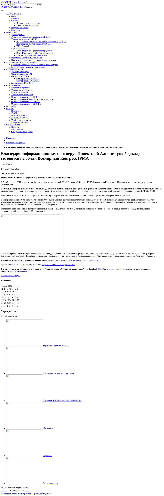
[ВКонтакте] (66, 72)
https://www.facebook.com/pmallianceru (114, 269)
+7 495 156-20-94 (8, 7)
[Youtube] (6, 491)
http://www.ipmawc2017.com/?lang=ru (82, 260)
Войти (35, 7)
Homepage (10, 138)
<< (2, 286)
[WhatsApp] (26, 491)
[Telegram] (4, 491)
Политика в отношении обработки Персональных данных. (27, 494)
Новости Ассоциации (15, 143)
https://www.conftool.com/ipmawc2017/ (58, 265)
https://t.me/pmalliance (19, 271)
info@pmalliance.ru (24, 7)
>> (18, 286)
